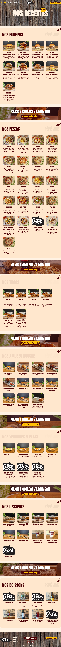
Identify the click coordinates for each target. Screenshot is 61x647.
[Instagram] (32, 642)
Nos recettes (3, 2)
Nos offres (10, 2)
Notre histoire (16, 2)
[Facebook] (28, 642)
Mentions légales (35, 645)
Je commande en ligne (30, 116)
